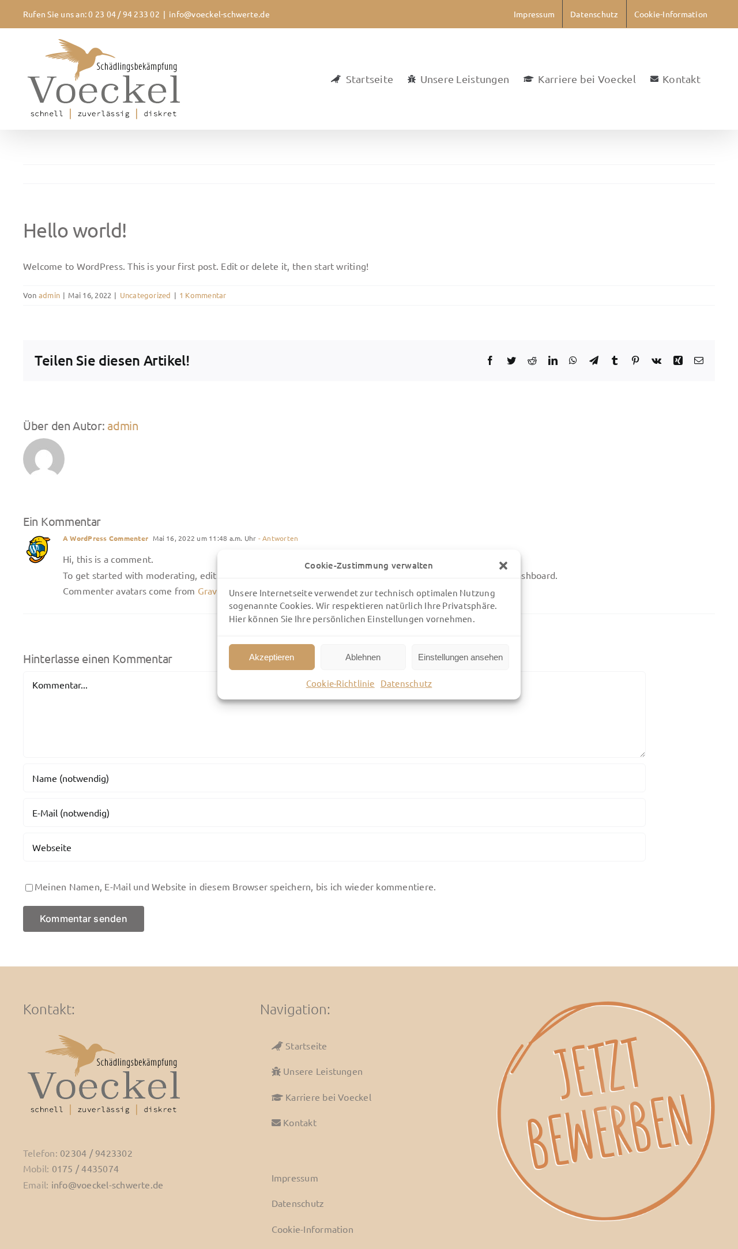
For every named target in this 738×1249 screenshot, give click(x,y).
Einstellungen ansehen (460, 657)
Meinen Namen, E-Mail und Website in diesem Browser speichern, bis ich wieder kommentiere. (235, 886)
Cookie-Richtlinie (340, 683)
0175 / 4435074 (85, 1168)
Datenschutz (406, 683)
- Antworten (278, 538)
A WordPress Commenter (105, 538)
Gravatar (216, 590)
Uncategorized (145, 295)
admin (49, 295)
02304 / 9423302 (96, 1152)
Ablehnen (363, 657)
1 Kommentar (203, 295)
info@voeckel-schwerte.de (219, 14)
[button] (503, 565)
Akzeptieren (271, 657)
